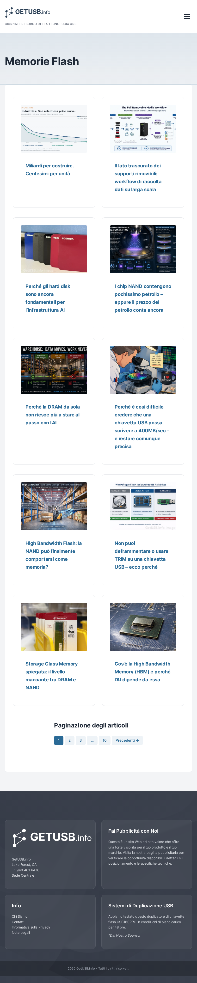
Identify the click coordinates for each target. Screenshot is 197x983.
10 (105, 740)
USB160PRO (127, 922)
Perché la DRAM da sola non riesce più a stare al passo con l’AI (52, 415)
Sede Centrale (23, 875)
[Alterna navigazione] (187, 16)
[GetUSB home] (50, 838)
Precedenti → (127, 740)
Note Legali (21, 932)
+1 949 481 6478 (25, 870)
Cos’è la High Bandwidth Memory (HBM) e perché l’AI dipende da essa (143, 672)
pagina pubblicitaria (162, 852)
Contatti (18, 922)
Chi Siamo (19, 916)
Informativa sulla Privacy (31, 927)
